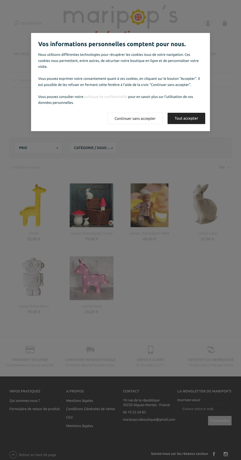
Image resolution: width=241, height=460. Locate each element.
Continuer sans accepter (135, 119)
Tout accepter (186, 118)
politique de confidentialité (105, 97)
